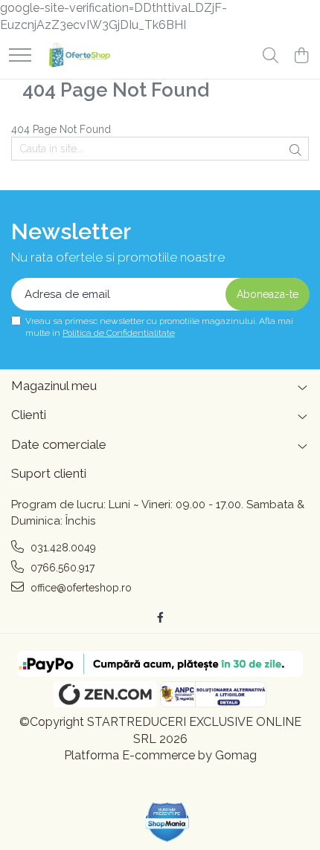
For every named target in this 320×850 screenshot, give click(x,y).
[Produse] (20, 56)
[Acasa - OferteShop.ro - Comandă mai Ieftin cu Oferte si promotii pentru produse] (76, 56)
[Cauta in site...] (270, 56)
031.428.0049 (62, 548)
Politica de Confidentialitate (119, 333)
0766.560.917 (61, 568)
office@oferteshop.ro (80, 588)
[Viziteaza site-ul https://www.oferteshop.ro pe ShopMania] (167, 822)
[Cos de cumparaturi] (301, 56)
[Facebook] (160, 617)
